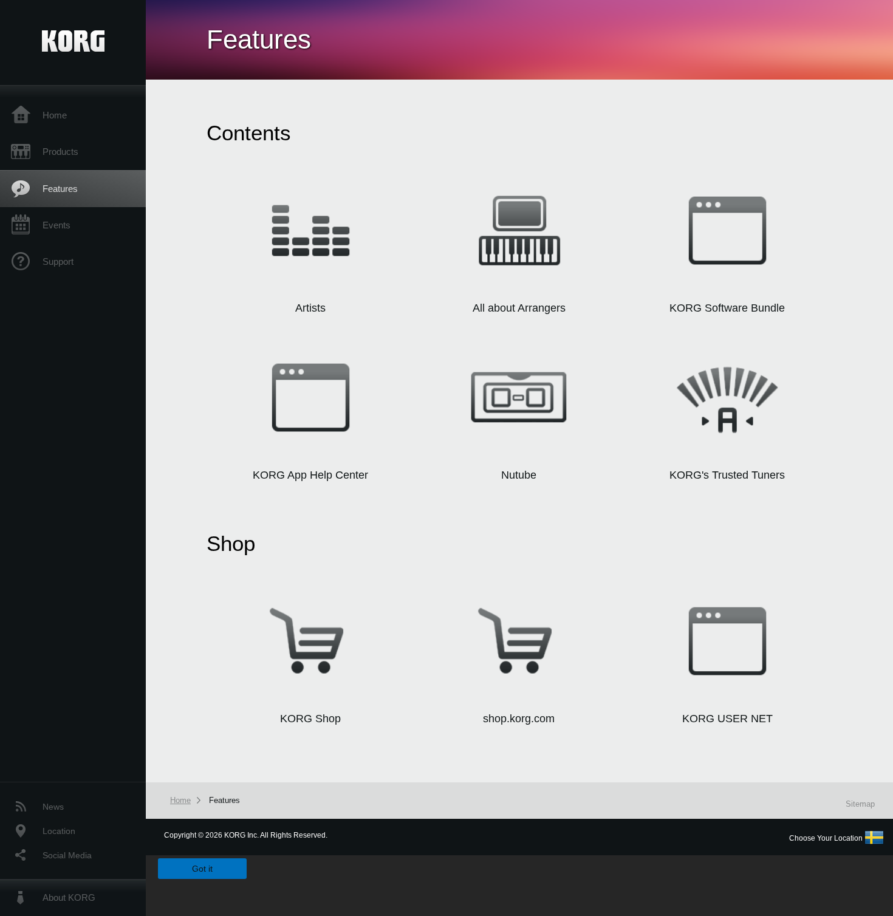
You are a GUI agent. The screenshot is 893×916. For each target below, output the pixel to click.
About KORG (69, 897)
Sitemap (860, 803)
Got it (202, 868)
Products (60, 151)
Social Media (67, 855)
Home (55, 115)
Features (60, 188)
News (53, 807)
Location (59, 831)
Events (56, 225)
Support (58, 261)
